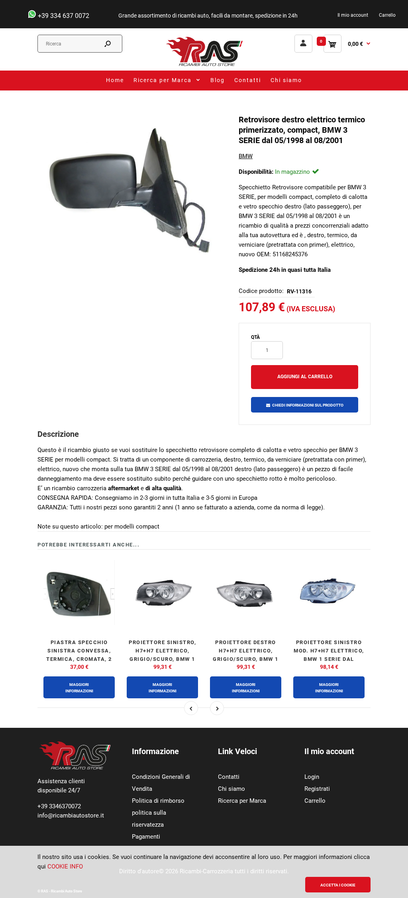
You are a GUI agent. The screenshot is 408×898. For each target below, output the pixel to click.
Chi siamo (231, 788)
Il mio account (352, 15)
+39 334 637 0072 (62, 16)
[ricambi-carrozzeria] (204, 65)
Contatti (228, 776)
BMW (246, 156)
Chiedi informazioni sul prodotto (307, 405)
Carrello (387, 15)
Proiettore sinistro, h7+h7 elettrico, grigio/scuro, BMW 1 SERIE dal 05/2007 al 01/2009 (162, 658)
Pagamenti (146, 836)
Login (311, 776)
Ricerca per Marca (242, 800)
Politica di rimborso (158, 800)
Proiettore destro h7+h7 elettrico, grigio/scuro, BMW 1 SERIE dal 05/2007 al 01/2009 (246, 658)
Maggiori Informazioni (79, 687)
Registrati (317, 788)
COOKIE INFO (65, 866)
